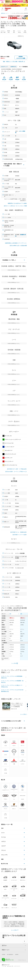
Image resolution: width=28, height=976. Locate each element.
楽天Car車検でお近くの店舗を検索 (18, 245)
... (9, 13)
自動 (25, 31)
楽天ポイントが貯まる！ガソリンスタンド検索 (15, 205)
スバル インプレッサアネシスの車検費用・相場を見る (12, 681)
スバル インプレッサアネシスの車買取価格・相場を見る (12, 677)
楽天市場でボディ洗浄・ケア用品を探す (17, 469)
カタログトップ (4, 66)
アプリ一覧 (4, 966)
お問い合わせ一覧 (10, 966)
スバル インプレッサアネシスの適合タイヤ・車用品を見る (12, 686)
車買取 (8, 31)
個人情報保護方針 (10, 954)
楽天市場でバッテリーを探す (20, 534)
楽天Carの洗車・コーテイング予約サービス (16, 471)
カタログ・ (3, 31)
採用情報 (16, 954)
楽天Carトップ (4, 13)
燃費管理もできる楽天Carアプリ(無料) (17, 203)
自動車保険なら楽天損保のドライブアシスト (16, 243)
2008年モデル (13, 66)
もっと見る (14, 663)
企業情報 (3, 954)
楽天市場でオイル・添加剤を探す (18, 532)
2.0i (10, 613)
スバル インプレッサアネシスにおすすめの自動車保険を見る (12, 690)
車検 (14, 31)
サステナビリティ (17, 966)
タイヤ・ (19, 31)
